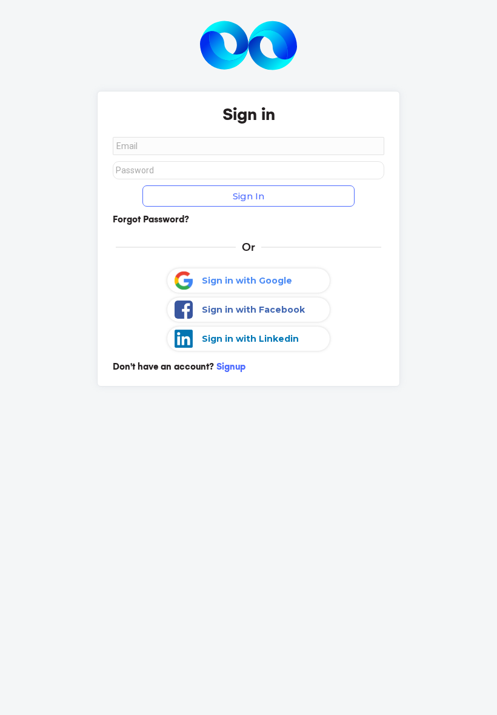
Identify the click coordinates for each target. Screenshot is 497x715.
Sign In (248, 196)
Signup (230, 366)
